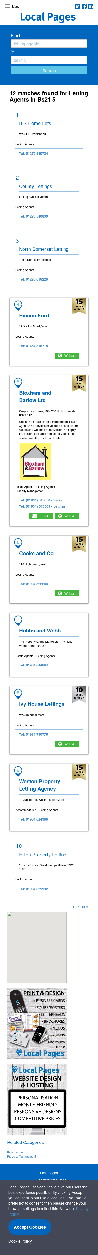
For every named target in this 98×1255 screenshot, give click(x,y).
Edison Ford (34, 315)
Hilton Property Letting (42, 854)
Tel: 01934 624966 (33, 819)
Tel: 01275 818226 (33, 279)
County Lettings (35, 186)
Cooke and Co (36, 553)
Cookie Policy (20, 1241)
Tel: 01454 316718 (33, 345)
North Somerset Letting (44, 248)
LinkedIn (90, 6)
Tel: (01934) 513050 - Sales (40, 500)
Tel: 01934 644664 (33, 665)
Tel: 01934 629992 (33, 888)
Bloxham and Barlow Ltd (35, 396)
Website (70, 355)
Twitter (77, 6)
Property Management (21, 1156)
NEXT (86, 907)
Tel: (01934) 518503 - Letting (42, 506)
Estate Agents (16, 1152)
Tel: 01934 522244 (33, 583)
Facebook (84, 6)
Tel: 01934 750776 (33, 734)
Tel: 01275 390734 (33, 153)
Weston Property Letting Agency (39, 784)
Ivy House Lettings (41, 703)
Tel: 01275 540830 (33, 216)
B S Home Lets (35, 123)
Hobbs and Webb (40, 630)
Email (43, 516)
